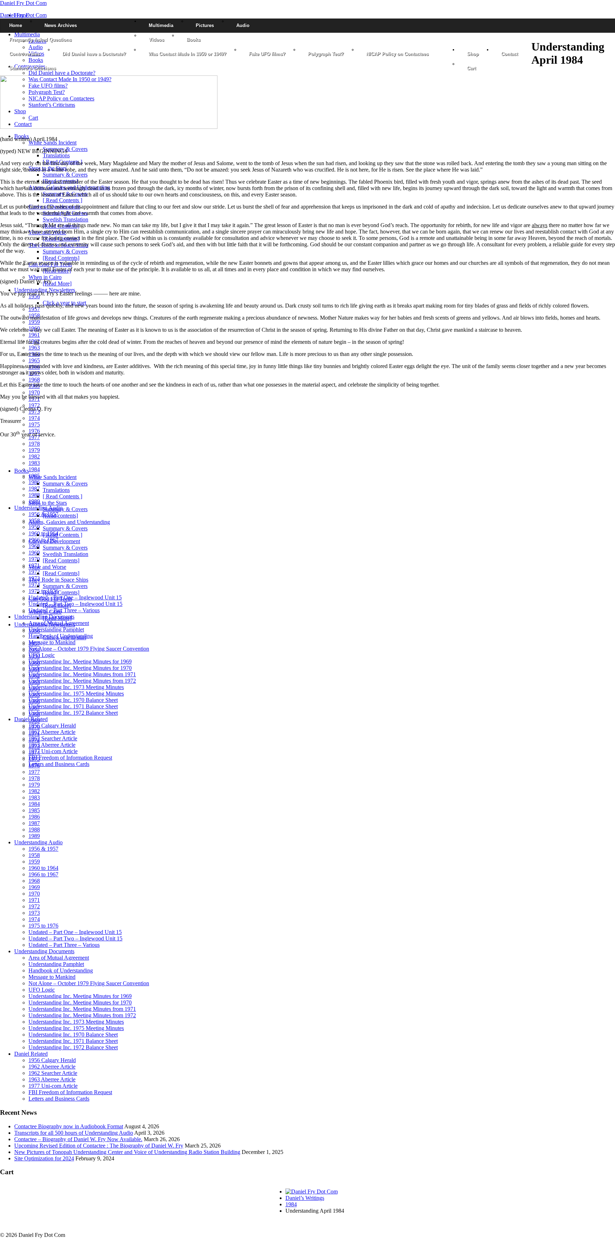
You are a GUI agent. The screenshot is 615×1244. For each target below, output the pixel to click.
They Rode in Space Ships (58, 580)
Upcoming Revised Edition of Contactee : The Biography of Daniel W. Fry (98, 1146)
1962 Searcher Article (52, 738)
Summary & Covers (65, 175)
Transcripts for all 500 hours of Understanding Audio (73, 1133)
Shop (473, 54)
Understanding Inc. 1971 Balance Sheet (73, 706)
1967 (34, 708)
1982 (34, 456)
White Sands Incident (52, 143)
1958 (34, 650)
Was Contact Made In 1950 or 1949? (187, 54)
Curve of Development (54, 541)
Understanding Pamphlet (56, 629)
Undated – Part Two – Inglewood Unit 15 (75, 604)
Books (193, 39)
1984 (34, 469)
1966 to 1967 (43, 874)
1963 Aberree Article (51, 745)
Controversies (24, 54)
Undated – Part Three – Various (64, 610)
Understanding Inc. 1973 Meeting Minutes (76, 687)
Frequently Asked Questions (40, 39)
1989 (34, 836)
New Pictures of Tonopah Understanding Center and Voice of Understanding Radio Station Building (127, 1152)
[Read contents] (60, 516)
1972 (34, 405)
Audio (242, 25)
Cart (471, 68)
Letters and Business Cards (58, 764)
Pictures (205, 25)
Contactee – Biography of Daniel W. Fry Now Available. (78, 1139)
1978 (34, 444)
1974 (34, 418)
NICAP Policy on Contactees (397, 54)
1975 (34, 424)
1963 (34, 348)
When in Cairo (45, 277)
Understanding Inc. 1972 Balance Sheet (73, 713)
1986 (34, 482)
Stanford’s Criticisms (32, 68)
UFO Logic (41, 655)
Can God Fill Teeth (50, 599)
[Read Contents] (61, 258)
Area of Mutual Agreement (58, 958)
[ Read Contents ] (62, 200)
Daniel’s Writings (304, 1198)
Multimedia (161, 25)
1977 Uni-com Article (53, 751)
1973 (34, 746)
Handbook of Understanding (60, 970)
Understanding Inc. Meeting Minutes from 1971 (82, 674)
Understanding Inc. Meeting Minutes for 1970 (80, 668)
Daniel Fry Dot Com (23, 3)
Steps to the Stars (47, 503)
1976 (34, 765)
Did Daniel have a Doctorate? (94, 54)
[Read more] (57, 605)
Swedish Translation (65, 219)
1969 (34, 553)
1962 (34, 676)
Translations (56, 155)
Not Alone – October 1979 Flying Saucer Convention (88, 649)
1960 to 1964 (43, 868)
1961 (34, 335)
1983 (34, 463)
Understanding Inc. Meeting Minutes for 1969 (80, 661)
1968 (34, 380)
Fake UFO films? (267, 54)
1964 (34, 689)
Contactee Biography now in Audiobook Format (68, 1126)
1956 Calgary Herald (52, 726)
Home (15, 25)
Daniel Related (31, 1054)
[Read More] (57, 283)
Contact (509, 54)
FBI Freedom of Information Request (70, 758)
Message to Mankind (51, 642)
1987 (34, 488)
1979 (34, 450)
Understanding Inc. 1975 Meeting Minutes (76, 694)
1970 (34, 392)
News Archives (60, 25)
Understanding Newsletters (44, 290)
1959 (34, 322)
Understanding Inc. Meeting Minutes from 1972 (82, 681)
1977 (34, 772)
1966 (34, 701)
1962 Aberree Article (51, 732)
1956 (34, 631)
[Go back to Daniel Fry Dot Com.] (311, 1191)
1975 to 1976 (43, 926)
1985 (34, 810)
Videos (156, 39)
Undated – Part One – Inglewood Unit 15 (75, 597)
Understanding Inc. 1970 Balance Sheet (73, 700)
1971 (34, 733)
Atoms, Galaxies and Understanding (69, 522)
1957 (34, 309)
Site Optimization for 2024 (44, 1158)
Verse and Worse (47, 567)
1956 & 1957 (43, 849)
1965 (34, 360)
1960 (34, 663)
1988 (34, 495)
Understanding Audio (38, 842)
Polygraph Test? (326, 54)
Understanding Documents (44, 951)
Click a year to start (64, 637)
